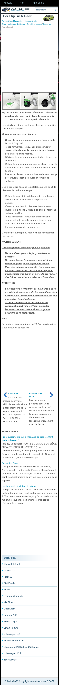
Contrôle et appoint (34, 24)
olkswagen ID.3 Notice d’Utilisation (21, 647)
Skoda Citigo (7, 21)
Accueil (8, 3)
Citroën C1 (9, 570)
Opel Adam (9, 608)
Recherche (38, 3)
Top (22, 3)
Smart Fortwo (11, 627)
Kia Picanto (9, 602)
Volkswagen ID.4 (12, 653)
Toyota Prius (10, 659)
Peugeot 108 (10, 615)
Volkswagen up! (12, 634)
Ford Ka (8, 589)
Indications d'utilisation (16, 24)
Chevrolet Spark (12, 564)
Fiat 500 (8, 576)
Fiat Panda (9, 583)
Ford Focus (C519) (14, 640)
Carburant (47, 24)
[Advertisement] (29, 59)
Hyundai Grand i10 (13, 596)
